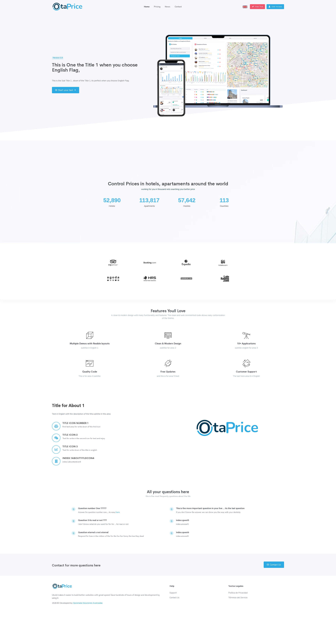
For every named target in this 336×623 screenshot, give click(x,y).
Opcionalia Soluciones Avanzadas (88, 603)
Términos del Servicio (237, 597)
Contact (178, 6)
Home (146, 6)
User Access (276, 6)
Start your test (65, 90)
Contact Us (275, 564)
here (118, 512)
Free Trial (259, 6)
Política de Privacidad (238, 592)
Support (173, 592)
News (167, 6)
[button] (245, 6)
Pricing (157, 6)
